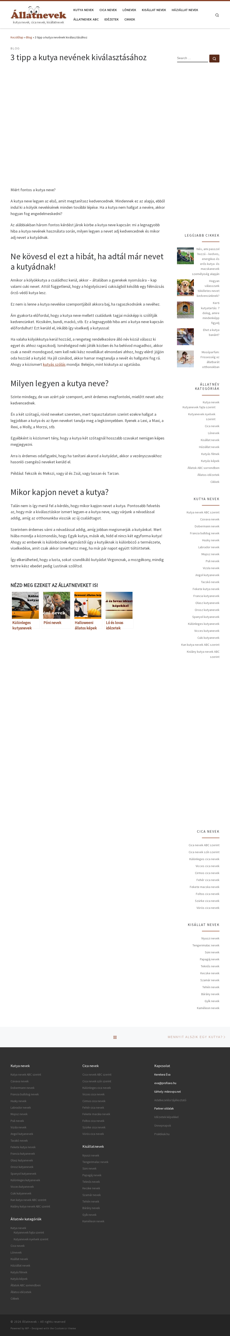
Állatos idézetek (208, 475)
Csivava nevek (209, 519)
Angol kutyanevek (207, 575)
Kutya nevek (211, 402)
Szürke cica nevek (207, 901)
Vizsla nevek (211, 568)
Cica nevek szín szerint (204, 852)
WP (27, 1328)
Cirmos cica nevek (207, 873)
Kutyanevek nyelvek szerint (201, 416)
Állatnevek (29, 1322)
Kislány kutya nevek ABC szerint (203, 654)
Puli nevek (212, 561)
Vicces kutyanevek (206, 631)
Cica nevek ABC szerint (204, 845)
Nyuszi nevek (210, 938)
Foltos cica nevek (207, 894)
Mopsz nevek (210, 554)
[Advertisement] (88, 680)
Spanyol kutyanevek (205, 617)
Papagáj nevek (209, 959)
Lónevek (213, 433)
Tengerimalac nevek (205, 945)
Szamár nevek (209, 980)
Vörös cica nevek (208, 908)
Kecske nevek (209, 973)
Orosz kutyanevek (207, 610)
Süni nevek (212, 952)
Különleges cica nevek (204, 859)
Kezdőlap (17, 37)
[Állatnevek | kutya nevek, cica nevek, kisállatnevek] (39, 14)
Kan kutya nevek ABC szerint (200, 645)
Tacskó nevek (210, 582)
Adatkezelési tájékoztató (170, 1100)
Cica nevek (212, 426)
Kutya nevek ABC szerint (203, 512)
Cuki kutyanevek (208, 638)
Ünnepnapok (162, 1125)
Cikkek (214, 482)
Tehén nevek (210, 987)
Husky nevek (210, 540)
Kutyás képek (210, 461)
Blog (29, 37)
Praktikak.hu (162, 1134)
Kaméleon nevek (208, 1008)
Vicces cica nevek (207, 866)
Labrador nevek (208, 547)
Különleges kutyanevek (203, 624)
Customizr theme (65, 1328)
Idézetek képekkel (166, 1117)
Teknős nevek (210, 966)
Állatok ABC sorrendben (203, 468)
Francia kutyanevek (206, 596)
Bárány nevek (210, 994)
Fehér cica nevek (208, 880)
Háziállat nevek (209, 447)
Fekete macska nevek (204, 887)
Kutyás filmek (210, 454)
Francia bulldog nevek (204, 533)
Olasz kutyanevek (207, 603)
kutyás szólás (54, 364)
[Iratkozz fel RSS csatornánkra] (218, 1323)
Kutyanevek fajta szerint (199, 407)
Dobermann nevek (207, 526)
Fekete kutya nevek (206, 589)
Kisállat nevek (210, 440)
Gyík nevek (212, 1001)
